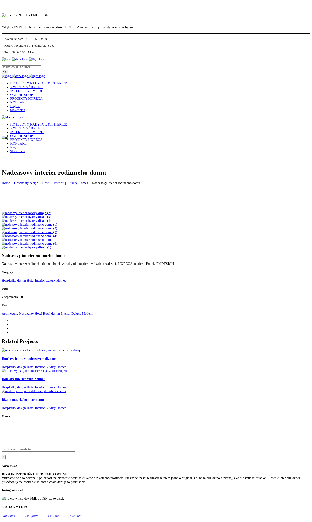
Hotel (46, 183)
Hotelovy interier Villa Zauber (23, 379)
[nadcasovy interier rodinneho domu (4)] (29, 236)
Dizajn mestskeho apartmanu (23, 399)
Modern (87, 313)
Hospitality (26, 313)
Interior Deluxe (71, 313)
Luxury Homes (77, 183)
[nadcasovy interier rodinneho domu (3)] (29, 232)
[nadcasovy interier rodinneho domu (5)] (27, 239)
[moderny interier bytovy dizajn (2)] (26, 213)
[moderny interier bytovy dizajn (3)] (26, 217)
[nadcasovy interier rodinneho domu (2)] (29, 228)
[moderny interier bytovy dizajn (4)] (26, 220)
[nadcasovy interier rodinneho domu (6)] (29, 243)
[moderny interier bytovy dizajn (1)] (26, 247)
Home (6, 183)
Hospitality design (26, 183)
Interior (58, 183)
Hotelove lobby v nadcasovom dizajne (29, 358)
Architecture (10, 313)
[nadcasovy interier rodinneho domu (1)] (29, 224)
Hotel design (51, 313)
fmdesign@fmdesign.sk (24, 441)
